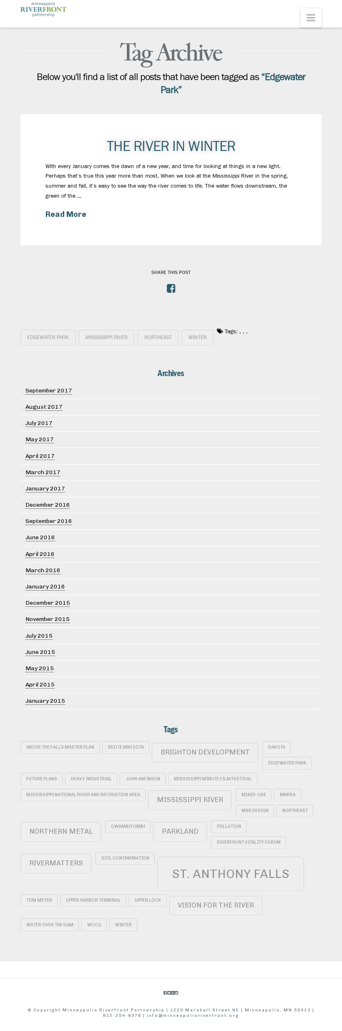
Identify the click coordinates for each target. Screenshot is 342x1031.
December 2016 (47, 504)
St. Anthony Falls (230, 873)
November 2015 (47, 619)
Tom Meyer (39, 900)
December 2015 (47, 602)
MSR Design (255, 810)
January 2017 (45, 488)
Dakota (276, 747)
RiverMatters (56, 863)
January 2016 (45, 586)
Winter (198, 337)
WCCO (94, 925)
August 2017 (44, 406)
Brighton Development (205, 752)
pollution (229, 826)
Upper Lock (148, 900)
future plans (41, 779)
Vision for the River (216, 905)
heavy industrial (91, 779)
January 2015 (45, 700)
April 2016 (40, 554)
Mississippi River (107, 337)
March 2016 (42, 570)
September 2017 (48, 390)
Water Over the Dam (49, 925)
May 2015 (39, 668)
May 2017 (39, 439)
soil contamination (125, 858)
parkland (180, 831)
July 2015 (39, 635)
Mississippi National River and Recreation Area (83, 794)
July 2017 (39, 423)
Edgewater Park (48, 337)
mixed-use (253, 794)
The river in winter (171, 146)
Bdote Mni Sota (126, 747)
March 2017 (42, 472)
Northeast (158, 337)
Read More (65, 214)
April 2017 (40, 456)
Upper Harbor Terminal (93, 900)
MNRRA (288, 794)
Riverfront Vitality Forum (249, 842)
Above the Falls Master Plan (60, 747)
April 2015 (40, 684)
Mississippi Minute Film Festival (213, 779)
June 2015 (40, 652)
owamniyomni (128, 826)
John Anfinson (143, 779)
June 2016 (40, 537)
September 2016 (48, 521)
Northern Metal (61, 831)
